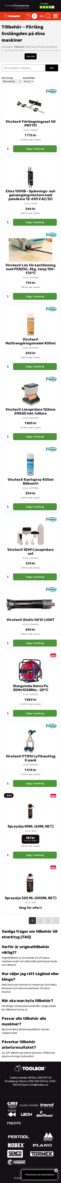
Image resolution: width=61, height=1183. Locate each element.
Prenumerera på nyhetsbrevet (39, 1174)
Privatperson (21, 5)
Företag (9, 5)
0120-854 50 (35, 1081)
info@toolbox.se (39, 1084)
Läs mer (30, 56)
